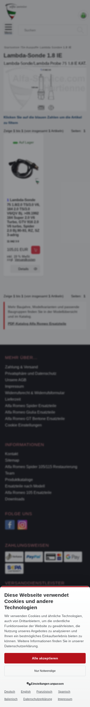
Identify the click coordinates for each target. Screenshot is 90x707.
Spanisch (64, 691)
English (26, 691)
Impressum (65, 699)
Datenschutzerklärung (37, 699)
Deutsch (9, 691)
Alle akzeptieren (45, 658)
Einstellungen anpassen (47, 683)
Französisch (44, 691)
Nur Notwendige (45, 671)
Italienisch (11, 699)
